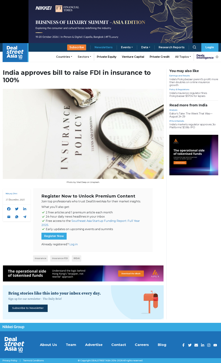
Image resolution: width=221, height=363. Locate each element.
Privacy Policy (10, 361)
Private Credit (160, 56)
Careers (142, 345)
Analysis (173, 110)
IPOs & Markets (176, 121)
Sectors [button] (83, 56)
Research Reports (172, 47)
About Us (48, 345)
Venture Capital (133, 56)
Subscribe (76, 47)
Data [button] (144, 47)
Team (71, 345)
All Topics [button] (182, 56)
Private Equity (106, 56)
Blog (162, 345)
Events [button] (126, 47)
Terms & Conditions (33, 361)
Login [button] (209, 47)
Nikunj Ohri (11, 193)
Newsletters (104, 47)
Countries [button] (63, 56)
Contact (118, 345)
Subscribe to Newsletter (28, 308)
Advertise (94, 345)
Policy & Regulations (179, 89)
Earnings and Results (179, 75)
